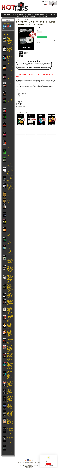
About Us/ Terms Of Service (27, 462)
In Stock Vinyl (51, 14)
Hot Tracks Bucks (29, 14)
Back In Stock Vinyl (15, 16)
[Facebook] (6, 26)
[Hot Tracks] (14, 11)
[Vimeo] (10, 26)
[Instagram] (4, 28)
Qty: (38, 30)
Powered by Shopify (29, 467)
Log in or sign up (45, 1)
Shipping (9, 14)
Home (4, 14)
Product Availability (42, 16)
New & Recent (33, 16)
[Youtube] (8, 26)
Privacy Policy (37, 462)
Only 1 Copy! (25, 16)
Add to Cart (42, 37)
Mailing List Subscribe (18, 14)
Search (19, 462)
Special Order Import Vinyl (40, 14)
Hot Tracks (26, 465)
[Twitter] (4, 26)
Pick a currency (45, 3)
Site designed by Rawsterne (29, 466)
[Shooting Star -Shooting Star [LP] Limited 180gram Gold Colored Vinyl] (21, 54)
